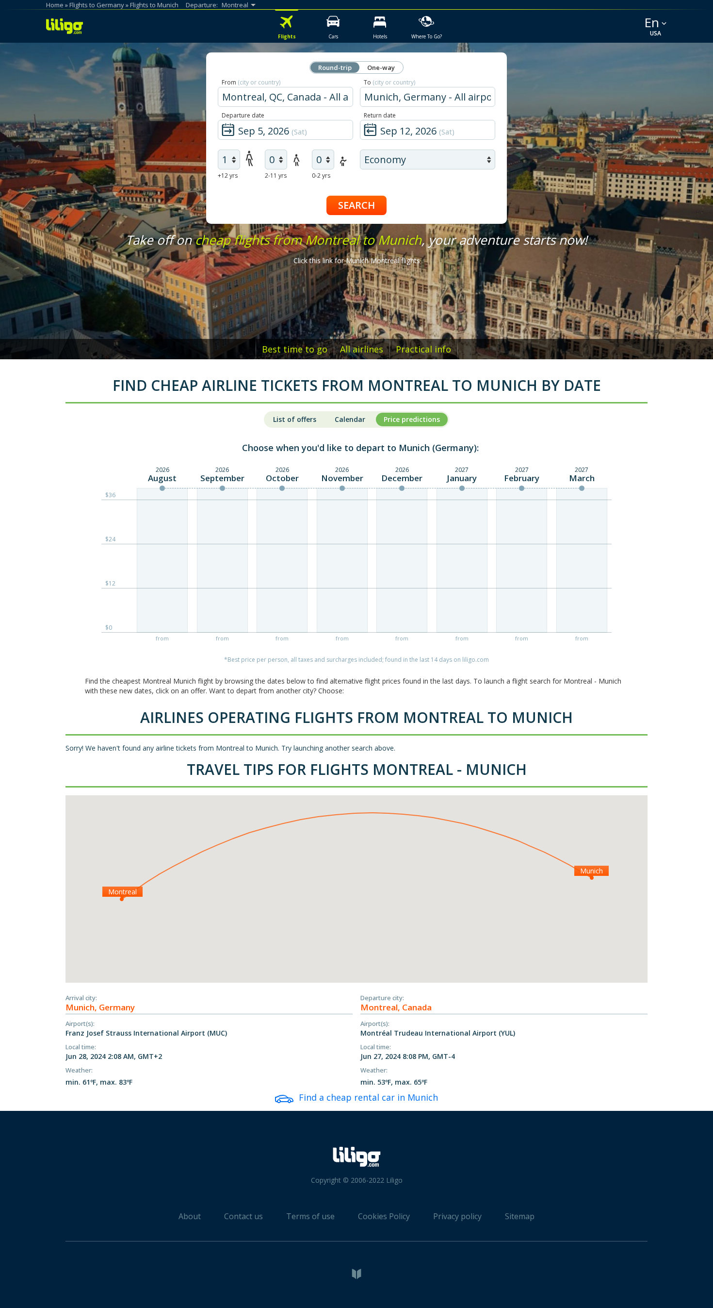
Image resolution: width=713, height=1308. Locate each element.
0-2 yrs (321, 175)
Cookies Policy (384, 1216)
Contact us (243, 1216)
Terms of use (310, 1216)
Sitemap (520, 1216)
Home (55, 4)
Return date (380, 115)
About (189, 1216)
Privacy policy (457, 1216)
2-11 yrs (276, 175)
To (389, 82)
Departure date (243, 115)
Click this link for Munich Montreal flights (356, 260)
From (251, 82)
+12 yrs (228, 175)
